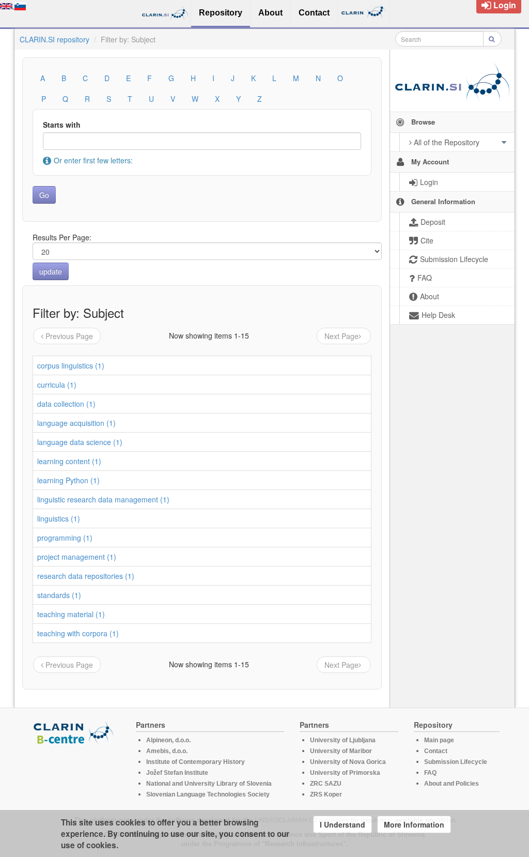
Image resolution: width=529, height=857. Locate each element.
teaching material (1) (71, 614)
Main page (439, 740)
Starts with (62, 124)
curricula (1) (56, 384)
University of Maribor (341, 751)
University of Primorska (345, 772)
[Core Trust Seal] (75, 774)
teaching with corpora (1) (78, 633)
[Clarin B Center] (74, 732)
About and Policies (451, 783)
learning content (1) (69, 461)
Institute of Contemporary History (195, 762)
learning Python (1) (68, 480)
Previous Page (69, 336)
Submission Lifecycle (455, 762)
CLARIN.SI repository (54, 39)
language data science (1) (79, 442)
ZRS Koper (326, 794)
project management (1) (76, 557)
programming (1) (64, 537)
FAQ (430, 772)
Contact (435, 751)
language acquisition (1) (76, 423)
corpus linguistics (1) (70, 365)
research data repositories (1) (85, 576)
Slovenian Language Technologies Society (208, 794)
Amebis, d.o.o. (167, 751)
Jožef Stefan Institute (177, 772)
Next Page (341, 336)
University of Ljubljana (343, 740)
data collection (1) (66, 404)
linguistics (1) (58, 518)
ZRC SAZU (325, 783)
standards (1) (59, 595)
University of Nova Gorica (348, 762)
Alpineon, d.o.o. (168, 740)
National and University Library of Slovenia (209, 783)
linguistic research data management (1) (103, 499)
